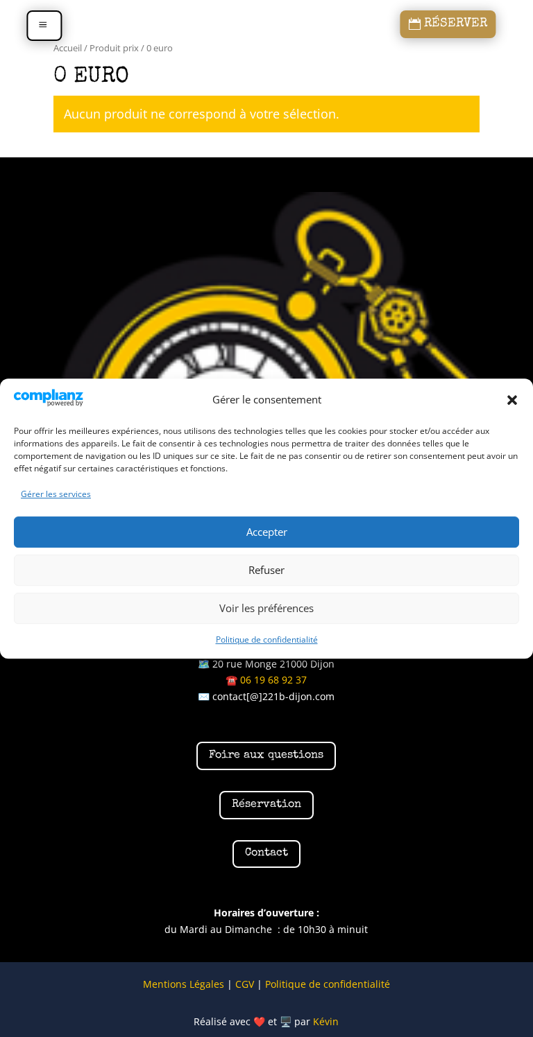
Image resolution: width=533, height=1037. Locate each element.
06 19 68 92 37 (273, 679)
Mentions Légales (183, 984)
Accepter (266, 532)
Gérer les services (56, 494)
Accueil (67, 48)
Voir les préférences (266, 609)
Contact (266, 853)
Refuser (266, 570)
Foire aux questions (266, 755)
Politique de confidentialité (267, 639)
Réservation (266, 804)
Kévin (326, 1021)
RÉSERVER (455, 24)
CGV (244, 984)
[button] (512, 400)
